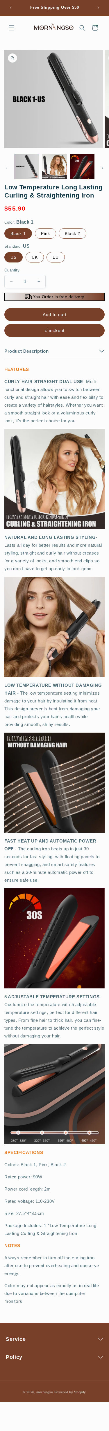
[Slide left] (6, 168)
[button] (11, 27)
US (13, 257)
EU (56, 257)
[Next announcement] (98, 7)
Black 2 (72, 233)
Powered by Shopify (70, 1392)
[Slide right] (102, 168)
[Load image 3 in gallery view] (82, 166)
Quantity (11, 270)
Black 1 (18, 233)
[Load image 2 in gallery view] (54, 166)
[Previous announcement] (10, 7)
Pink (45, 233)
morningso (44, 1392)
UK (35, 257)
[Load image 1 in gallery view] (26, 166)
